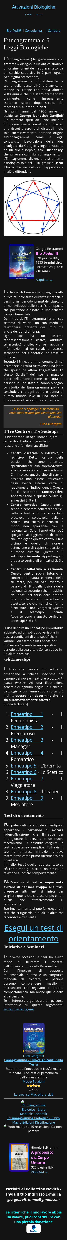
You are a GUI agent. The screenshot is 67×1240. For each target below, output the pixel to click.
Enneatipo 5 (23, 765)
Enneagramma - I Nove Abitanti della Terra (33, 1062)
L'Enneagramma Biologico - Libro (33, 1118)
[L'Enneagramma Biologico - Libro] (33, 1102)
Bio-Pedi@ (14, 30)
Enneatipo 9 (27, 798)
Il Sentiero (53, 30)
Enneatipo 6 (23, 772)
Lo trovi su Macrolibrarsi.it (33, 1094)
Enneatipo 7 (27, 778)
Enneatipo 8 (23, 791)
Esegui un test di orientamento (33, 933)
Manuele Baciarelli (33, 1114)
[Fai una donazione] (33, 1228)
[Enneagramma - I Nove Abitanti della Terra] (33, 1025)
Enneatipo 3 (27, 740)
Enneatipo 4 (27, 753)
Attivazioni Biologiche (33, 7)
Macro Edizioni (33, 1081)
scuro (39, 14)
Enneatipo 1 (27, 714)
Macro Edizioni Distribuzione (33, 1122)
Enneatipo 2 (27, 727)
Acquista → (44, 279)
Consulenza (33, 30)
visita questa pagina (19, 1009)
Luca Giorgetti (33, 1056)
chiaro (28, 14)
